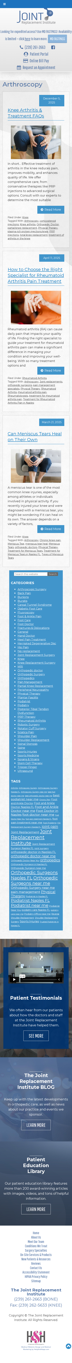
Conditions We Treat (36, 1246)
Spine (21, 747)
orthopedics (50, 860)
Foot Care (24, 620)
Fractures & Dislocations (33, 628)
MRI (20, 666)
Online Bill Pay (39, 60)
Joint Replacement (25, 832)
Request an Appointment (39, 67)
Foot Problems (49, 823)
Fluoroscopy (26, 612)
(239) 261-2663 (35, 47)
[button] (68, 1346)
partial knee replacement (22, 227)
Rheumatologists (18, 395)
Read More (53, 209)
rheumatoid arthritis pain (32, 392)
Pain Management (30, 682)
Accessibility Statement (36, 1272)
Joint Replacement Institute (31, 837)
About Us (36, 1237)
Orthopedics (26, 678)
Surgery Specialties (36, 1250)
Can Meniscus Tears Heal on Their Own (35, 436)
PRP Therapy (26, 716)
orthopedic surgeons (20, 385)
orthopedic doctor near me (33, 856)
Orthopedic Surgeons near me (34, 880)
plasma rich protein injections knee (28, 231)
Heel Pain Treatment (32, 639)
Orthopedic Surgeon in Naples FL (29, 864)
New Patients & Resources (36, 1259)
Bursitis (22, 601)
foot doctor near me (38, 815)
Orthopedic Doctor (48, 224)
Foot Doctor (26, 624)
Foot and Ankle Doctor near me (34, 809)
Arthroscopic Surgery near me (34, 792)
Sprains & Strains (28, 759)
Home (36, 1233)
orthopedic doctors (26, 547)
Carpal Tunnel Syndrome (35, 604)
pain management (25, 892)
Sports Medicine (28, 755)
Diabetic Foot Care (30, 608)
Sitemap (36, 1281)
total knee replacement (34, 235)
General (23, 631)
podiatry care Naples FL (36, 909)
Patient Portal (39, 53)
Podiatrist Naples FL (30, 900)
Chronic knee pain (50, 540)
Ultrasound (25, 771)
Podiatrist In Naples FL (37, 896)
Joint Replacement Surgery (36, 655)
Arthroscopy (31, 220)
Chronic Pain (44, 800)
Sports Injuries (27, 751)
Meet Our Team (36, 1241)
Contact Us (36, 1268)
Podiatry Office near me (37, 913)
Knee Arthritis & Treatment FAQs (26, 113)
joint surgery (41, 848)
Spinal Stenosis (27, 744)
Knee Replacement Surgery (36, 662)
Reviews (36, 1263)
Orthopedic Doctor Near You (25, 860)
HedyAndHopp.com (41, 1349)
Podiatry (23, 705)
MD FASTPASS (57, 38)
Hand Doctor (26, 635)
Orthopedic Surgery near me (33, 888)
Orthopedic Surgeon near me (28, 868)
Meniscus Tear (16, 543)
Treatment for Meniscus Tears (25, 550)
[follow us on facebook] (53, 47)
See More (36, 1036)
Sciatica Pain (26, 732)
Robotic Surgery (29, 724)
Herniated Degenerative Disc (37, 643)
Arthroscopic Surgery (32, 589)
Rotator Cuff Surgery (32, 728)
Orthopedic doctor (30, 670)
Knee (25, 217)
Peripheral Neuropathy (33, 689)
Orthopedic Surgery (31, 674)
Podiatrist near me (29, 905)
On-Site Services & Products (36, 1254)
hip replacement (29, 651)
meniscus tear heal (36, 543)
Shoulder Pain (27, 736)
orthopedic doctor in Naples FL (33, 852)
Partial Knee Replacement (35, 686)
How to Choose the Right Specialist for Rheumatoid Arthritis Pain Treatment (36, 275)
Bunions (23, 597)
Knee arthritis (27, 224)
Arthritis (14, 788)
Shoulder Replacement (33, 740)
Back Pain (24, 593)
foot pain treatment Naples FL (39, 819)
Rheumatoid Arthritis (34, 378)
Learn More (36, 1125)
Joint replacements (51, 381)
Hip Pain (23, 647)
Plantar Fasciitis (28, 697)
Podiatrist (24, 701)
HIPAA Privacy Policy (36, 1276)
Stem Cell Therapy (30, 763)
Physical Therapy (48, 227)
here (27, 38)
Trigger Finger (27, 767)
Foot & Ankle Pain (29, 616)
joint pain (50, 826)
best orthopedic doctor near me (38, 796)
